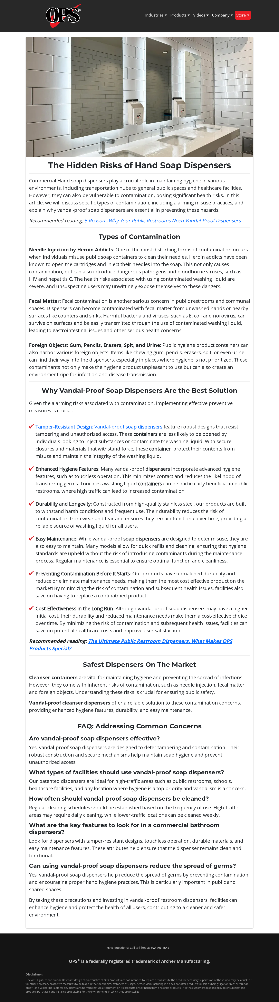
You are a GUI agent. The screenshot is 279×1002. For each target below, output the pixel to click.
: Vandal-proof (99, 426)
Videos (199, 15)
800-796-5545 (160, 948)
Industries (155, 15)
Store (241, 15)
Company (221, 15)
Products (178, 15)
